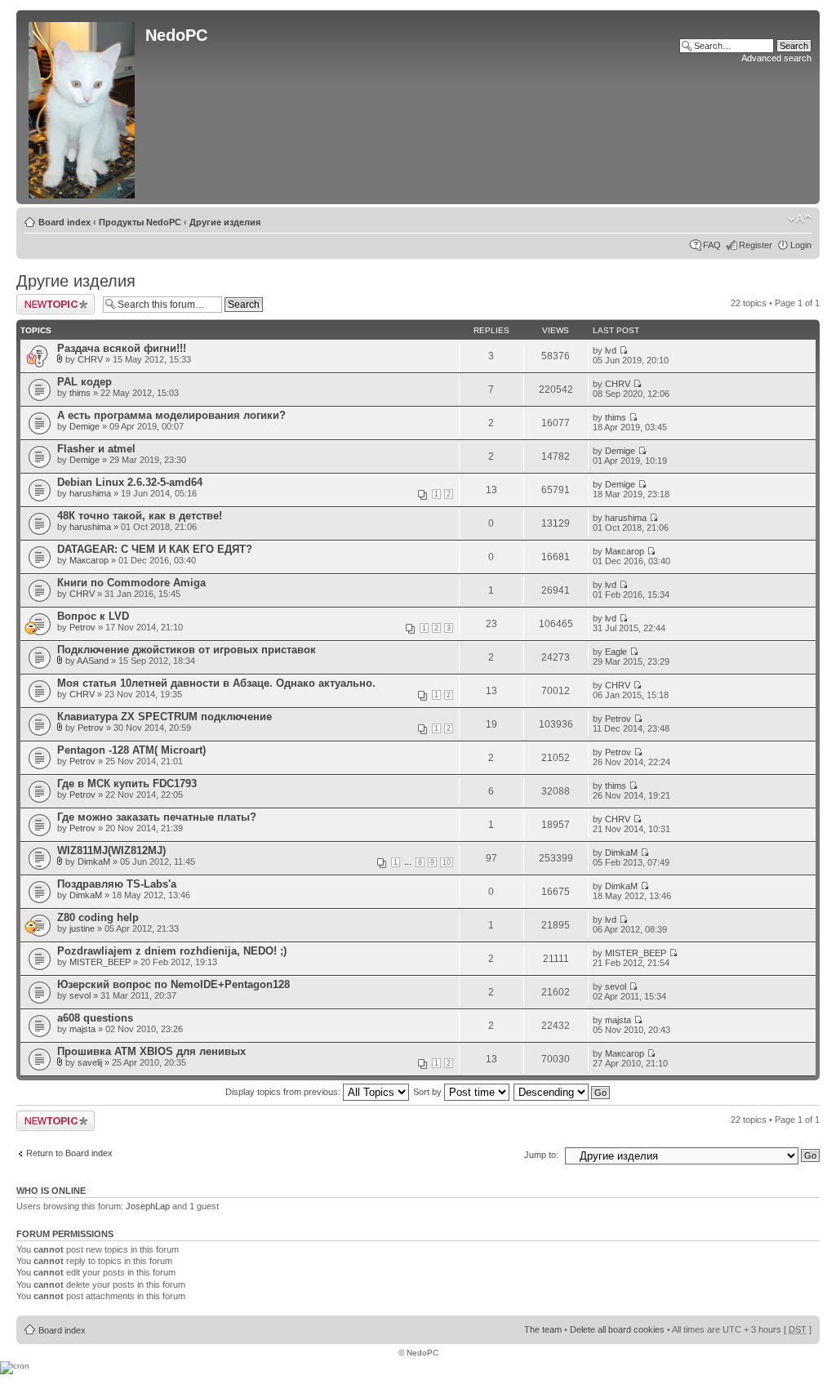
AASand (93, 661)
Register (755, 245)
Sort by (428, 1092)
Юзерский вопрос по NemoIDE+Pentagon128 (173, 984)
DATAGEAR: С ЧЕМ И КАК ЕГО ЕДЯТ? (154, 549)
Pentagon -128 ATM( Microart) (131, 750)
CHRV (90, 359)
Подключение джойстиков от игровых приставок (186, 649)
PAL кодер (84, 382)
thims (80, 393)
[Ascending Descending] (562, 1092)
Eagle (616, 652)
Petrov (82, 627)
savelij (90, 1062)
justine (82, 928)
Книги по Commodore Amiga (131, 583)
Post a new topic (49, 299)
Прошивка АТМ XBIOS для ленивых (151, 1051)
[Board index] (82, 107)
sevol (80, 995)
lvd (610, 350)
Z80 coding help (98, 917)
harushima (90, 493)
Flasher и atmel (96, 449)
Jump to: (541, 1155)
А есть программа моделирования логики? (171, 415)
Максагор (89, 560)
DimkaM (94, 861)
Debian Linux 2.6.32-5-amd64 (129, 482)
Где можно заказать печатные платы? (156, 817)
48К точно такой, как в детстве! (139, 516)
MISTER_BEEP (100, 962)
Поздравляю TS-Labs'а (116, 884)
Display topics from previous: (284, 1092)
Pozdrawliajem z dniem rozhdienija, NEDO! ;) (172, 951)
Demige (84, 426)
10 (446, 862)
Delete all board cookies (617, 1329)
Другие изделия (224, 222)
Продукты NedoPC (140, 222)
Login (801, 245)
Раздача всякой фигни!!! (121, 348)
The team (543, 1329)
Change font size (800, 218)
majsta (82, 1029)
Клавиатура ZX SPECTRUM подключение (164, 716)
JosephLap (148, 1206)
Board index (64, 222)
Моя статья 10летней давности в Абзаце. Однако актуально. (216, 683)
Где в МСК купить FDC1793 (127, 783)
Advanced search (776, 58)
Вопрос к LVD (93, 616)
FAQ (712, 245)
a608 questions (95, 1018)
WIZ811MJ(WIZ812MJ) (111, 850)
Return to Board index (69, 1153)
